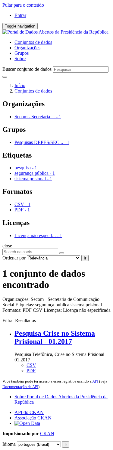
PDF (31, 370)
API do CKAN (29, 412)
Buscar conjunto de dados (27, 69)
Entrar (20, 15)
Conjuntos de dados (33, 42)
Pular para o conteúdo (23, 5)
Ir (85, 258)
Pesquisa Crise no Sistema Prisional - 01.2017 (54, 337)
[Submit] (4, 77)
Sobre (20, 58)
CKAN (47, 433)
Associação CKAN (33, 417)
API (95, 381)
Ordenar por (14, 257)
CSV (31, 365)
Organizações (27, 47)
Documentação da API (20, 386)
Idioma (9, 444)
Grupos (21, 53)
